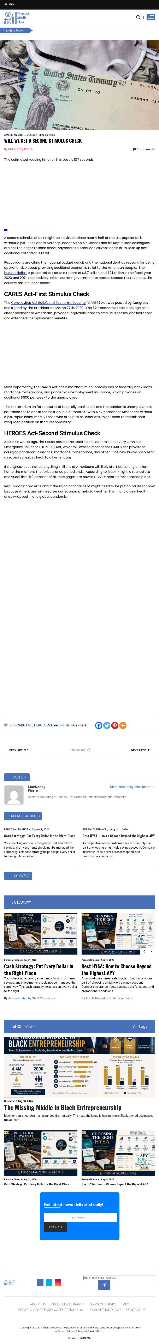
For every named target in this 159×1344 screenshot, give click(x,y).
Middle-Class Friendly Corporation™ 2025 (51, 1309)
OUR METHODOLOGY (105, 1309)
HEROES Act (43, 725)
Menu (12, 4)
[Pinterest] (114, 725)
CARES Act (25, 725)
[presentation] (144, 951)
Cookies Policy (96, 1331)
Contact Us (136, 1309)
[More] (122, 725)
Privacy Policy (74, 1331)
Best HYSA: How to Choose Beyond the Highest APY (119, 835)
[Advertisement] (79, 196)
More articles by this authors (132, 787)
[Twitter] (106, 725)
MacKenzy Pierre (36, 789)
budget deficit (15, 272)
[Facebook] (98, 725)
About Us (38, 1304)
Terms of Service (103, 1304)
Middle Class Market (67, 1304)
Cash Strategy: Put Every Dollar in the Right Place (39, 835)
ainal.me (85, 1338)
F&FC (125, 1304)
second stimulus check (70, 725)
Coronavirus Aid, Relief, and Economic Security (48, 302)
